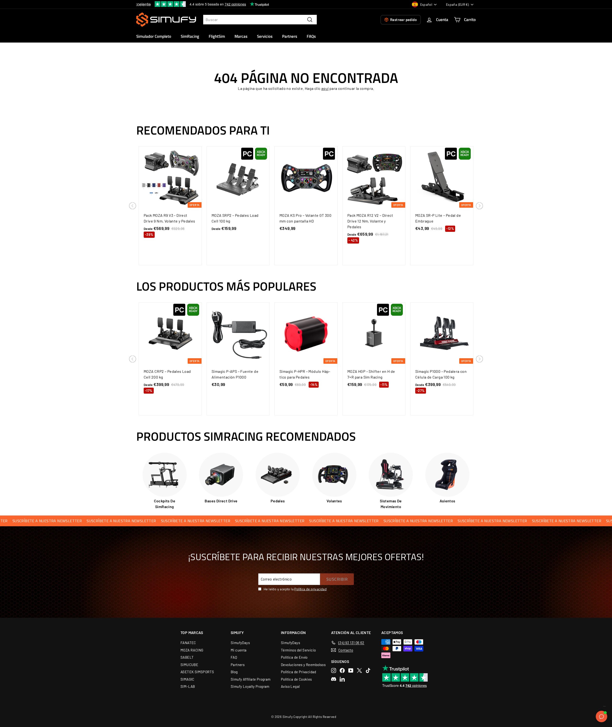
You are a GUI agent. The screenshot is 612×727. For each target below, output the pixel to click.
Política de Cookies (296, 679)
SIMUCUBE (189, 664)
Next (479, 206)
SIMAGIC (187, 679)
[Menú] (604, 707)
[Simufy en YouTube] (350, 670)
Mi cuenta (239, 650)
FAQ (234, 657)
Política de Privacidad (298, 672)
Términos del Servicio (298, 650)
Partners (289, 36)
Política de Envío (294, 657)
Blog (234, 672)
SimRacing (190, 36)
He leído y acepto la (295, 588)
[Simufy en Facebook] (342, 670)
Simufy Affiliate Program (251, 679)
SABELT (187, 657)
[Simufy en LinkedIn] (342, 679)
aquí (325, 88)
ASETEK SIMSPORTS (197, 672)
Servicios (265, 36)
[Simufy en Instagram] (333, 670)
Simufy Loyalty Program (250, 686)
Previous (133, 206)
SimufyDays (240, 642)
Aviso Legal (290, 686)
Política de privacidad (310, 588)
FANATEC (188, 642)
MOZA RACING (191, 650)
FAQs (311, 36)
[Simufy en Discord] (333, 679)
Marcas (241, 36)
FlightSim (217, 36)
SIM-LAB (187, 686)
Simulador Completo (153, 36)
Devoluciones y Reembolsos (303, 664)
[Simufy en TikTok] (368, 670)
